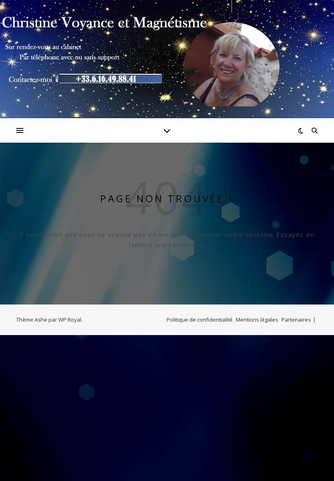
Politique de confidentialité (200, 319)
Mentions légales (257, 319)
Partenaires (296, 319)
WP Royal (69, 319)
